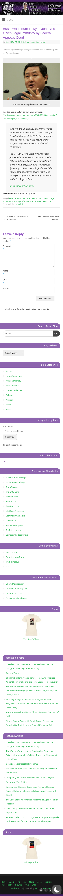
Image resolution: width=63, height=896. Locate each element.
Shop (34, 885)
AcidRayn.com (17, 888)
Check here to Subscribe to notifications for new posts (27, 309)
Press (8, 409)
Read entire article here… (22, 185)
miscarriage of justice (20, 201)
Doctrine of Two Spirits (16, 782)
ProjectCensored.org (15, 482)
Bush (19, 198)
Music (8, 404)
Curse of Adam (12, 673)
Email (5, 281)
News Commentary (38, 42)
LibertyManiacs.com (15, 583)
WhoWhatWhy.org (14, 525)
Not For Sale (11, 552)
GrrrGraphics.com (14, 593)
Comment (5, 247)
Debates (9, 395)
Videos (39, 882)
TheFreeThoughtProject (17, 477)
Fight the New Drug (15, 557)
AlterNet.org (11, 520)
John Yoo (39, 198)
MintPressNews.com (15, 511)
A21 (7, 566)
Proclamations (12, 385)
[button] (56, 889)
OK (55, 333)
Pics (24, 882)
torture (33, 201)
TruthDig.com (12, 487)
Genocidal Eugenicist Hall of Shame (22, 763)
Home (4, 882)
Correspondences (14, 390)
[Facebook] (45, 890)
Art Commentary (13, 380)
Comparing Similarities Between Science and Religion (30, 777)
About (11, 882)
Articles (9, 371)
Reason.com (11, 501)
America (12, 198)
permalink (19, 204)
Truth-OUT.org (12, 491)
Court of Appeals (28, 198)
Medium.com (12, 496)
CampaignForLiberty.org (17, 534)
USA (49, 201)
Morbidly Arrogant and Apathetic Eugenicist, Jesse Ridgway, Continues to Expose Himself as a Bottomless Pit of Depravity (32, 703)
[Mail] (41, 890)
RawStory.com (12, 506)
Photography (7, 885)
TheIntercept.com (14, 530)
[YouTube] (50, 890)
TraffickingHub (12, 561)
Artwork (9, 399)
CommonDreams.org (15, 515)
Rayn (7, 42)
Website (5, 289)
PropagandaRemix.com (16, 598)
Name (5, 272)
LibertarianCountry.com (17, 588)
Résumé (18, 885)
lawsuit (47, 198)
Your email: (8, 426)
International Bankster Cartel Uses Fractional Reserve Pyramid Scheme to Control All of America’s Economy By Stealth (31, 791)
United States (42, 201)
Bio (18, 882)
